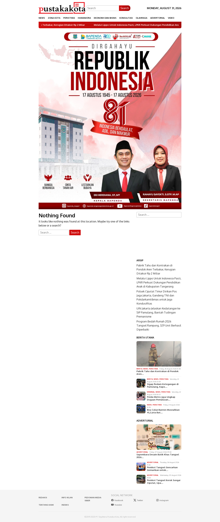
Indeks (65, 505)
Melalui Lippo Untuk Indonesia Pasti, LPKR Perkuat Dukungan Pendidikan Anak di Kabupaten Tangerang (122, 25)
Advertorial (142, 452)
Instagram (164, 500)
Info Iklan (67, 497)
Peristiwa (153, 369)
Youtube (118, 505)
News (145, 369)
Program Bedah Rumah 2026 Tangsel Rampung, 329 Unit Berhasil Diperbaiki (158, 325)
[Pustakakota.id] (62, 7)
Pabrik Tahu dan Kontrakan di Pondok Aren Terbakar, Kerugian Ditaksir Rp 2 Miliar (155, 269)
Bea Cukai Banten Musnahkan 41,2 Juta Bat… (163, 411)
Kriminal (151, 392)
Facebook (118, 500)
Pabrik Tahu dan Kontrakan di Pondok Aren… (157, 372)
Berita (139, 369)
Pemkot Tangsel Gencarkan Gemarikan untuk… (162, 468)
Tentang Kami (46, 505)
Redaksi (43, 497)
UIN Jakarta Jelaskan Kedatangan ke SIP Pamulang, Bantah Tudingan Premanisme (158, 312)
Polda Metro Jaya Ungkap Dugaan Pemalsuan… (161, 398)
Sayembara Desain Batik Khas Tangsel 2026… (157, 456)
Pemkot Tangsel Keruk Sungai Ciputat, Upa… (163, 481)
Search (124, 8)
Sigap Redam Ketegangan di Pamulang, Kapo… (163, 385)
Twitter (140, 500)
